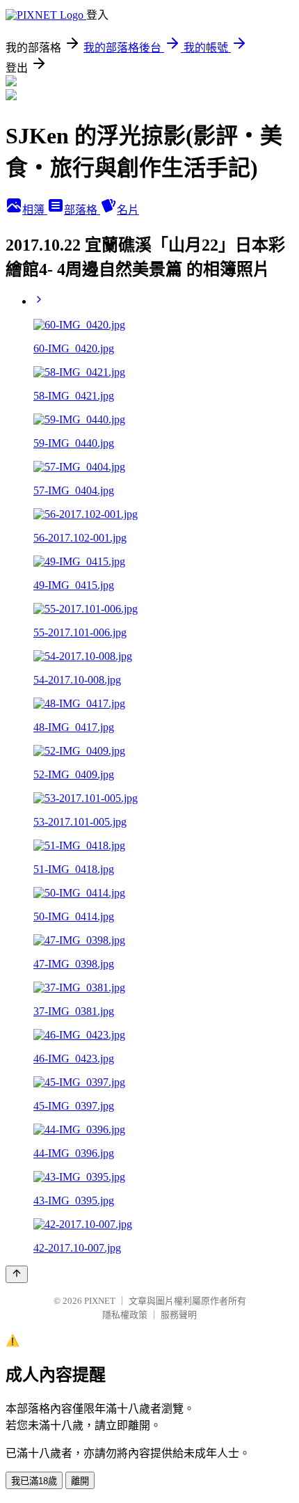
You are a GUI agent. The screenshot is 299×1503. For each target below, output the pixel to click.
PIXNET (99, 1301)
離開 (80, 1481)
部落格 (82, 210)
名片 (128, 210)
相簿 (34, 210)
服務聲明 (179, 1314)
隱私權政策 (124, 1314)
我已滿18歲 (34, 1481)
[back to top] (17, 1274)
